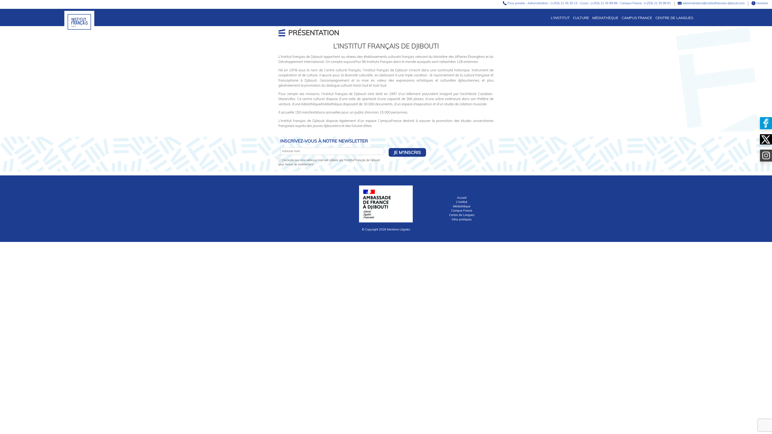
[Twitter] (766, 139)
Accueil (461, 198)
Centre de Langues (674, 17)
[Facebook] (766, 123)
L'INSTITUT (560, 17)
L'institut (461, 202)
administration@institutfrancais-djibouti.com (714, 3)
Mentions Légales (398, 229)
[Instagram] (766, 155)
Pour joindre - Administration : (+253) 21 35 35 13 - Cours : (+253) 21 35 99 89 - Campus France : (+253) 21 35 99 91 (590, 3)
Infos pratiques (462, 219)
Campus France (637, 17)
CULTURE (581, 17)
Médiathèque (605, 17)
